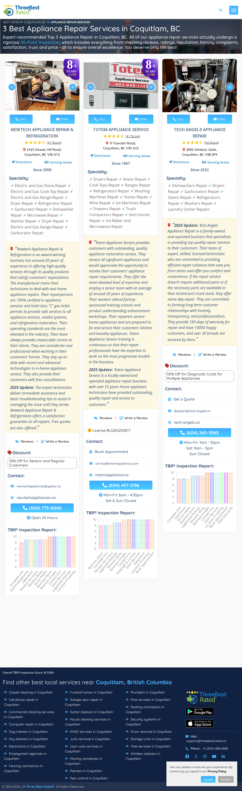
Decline (226, 779)
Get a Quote (184, 399)
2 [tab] (40, 108)
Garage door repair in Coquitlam (83, 702)
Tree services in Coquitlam (150, 746)
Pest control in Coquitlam (88, 778)
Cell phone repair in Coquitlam (21, 702)
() (54, 142)
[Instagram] (205, 756)
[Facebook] (187, 756)
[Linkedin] (223, 756)
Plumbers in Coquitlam (147, 692)
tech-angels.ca (187, 422)
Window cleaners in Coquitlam (143, 756)
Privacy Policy (216, 771)
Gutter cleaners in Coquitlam (91, 712)
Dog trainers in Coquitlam (28, 731)
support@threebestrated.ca (206, 741)
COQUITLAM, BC (35, 22)
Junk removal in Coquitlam (89, 739)
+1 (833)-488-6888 (215, 748)
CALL (23, 119)
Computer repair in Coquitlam (31, 724)
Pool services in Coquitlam (150, 700)
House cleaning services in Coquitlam (87, 721)
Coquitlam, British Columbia (134, 682)
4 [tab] (47, 108)
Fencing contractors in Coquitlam (23, 768)
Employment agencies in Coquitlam (25, 756)
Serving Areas (61, 162)
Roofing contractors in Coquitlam (145, 709)
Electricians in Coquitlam (27, 746)
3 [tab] (43, 108)
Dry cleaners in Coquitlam (28, 739)
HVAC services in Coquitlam (90, 731)
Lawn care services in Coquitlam (84, 748)
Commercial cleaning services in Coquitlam (29, 714)
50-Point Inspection (40, 42)
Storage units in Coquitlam (150, 739)
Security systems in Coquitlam (143, 721)
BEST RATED (11, 22)
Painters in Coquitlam (85, 771)
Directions (23, 162)
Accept (208, 779)
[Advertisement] (121, 634)
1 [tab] (36, 108)
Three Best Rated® (40, 786)
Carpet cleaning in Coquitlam (30, 692)
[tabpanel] (42, 89)
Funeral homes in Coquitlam (90, 692)
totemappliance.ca (112, 474)
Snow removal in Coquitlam (151, 731)
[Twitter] (196, 756)
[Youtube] (214, 756)
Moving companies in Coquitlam (83, 761)
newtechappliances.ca (36, 497)
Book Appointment (111, 451)
